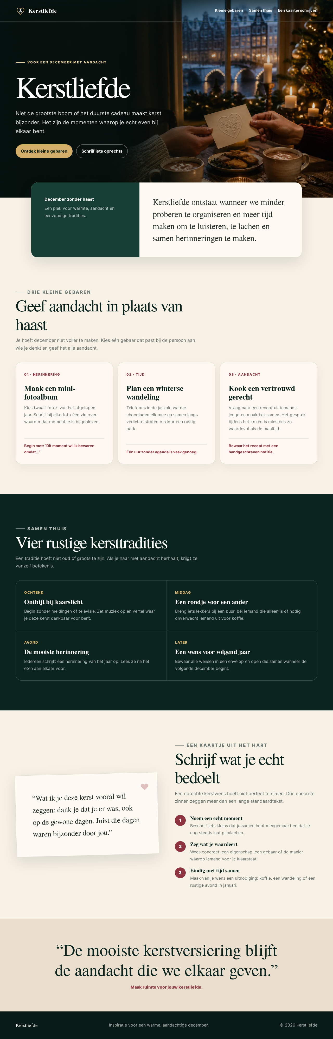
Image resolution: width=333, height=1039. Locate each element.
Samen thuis (260, 10)
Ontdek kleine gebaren (44, 151)
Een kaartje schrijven (297, 10)
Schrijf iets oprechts (102, 151)
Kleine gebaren (229, 10)
